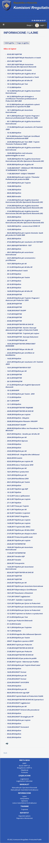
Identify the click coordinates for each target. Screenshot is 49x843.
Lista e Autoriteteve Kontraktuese (24, 803)
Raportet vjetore (24, 816)
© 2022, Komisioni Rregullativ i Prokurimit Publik (24, 839)
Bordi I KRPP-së (24, 766)
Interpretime (24, 798)
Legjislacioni (24, 779)
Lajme (24, 796)
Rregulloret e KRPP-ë (24, 768)
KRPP (24, 763)
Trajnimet (24, 809)
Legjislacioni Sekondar (24, 781)
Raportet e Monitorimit (25, 818)
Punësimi (24, 772)
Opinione (24, 801)
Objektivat (24, 770)
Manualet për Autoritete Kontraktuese (24, 790)
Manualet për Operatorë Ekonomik (24, 787)
